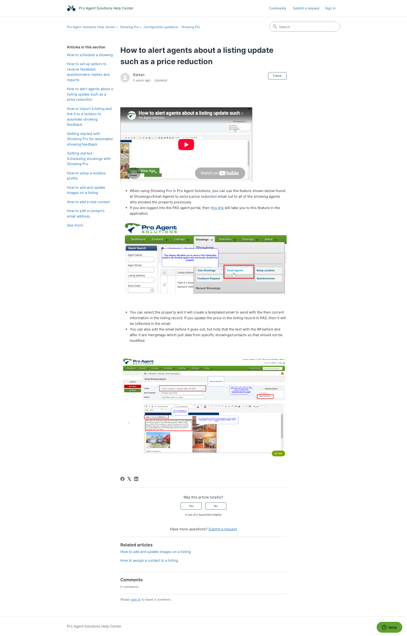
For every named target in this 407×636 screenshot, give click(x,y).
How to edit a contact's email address (86, 213)
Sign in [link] (330, 8)
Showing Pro (129, 27)
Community (277, 8)
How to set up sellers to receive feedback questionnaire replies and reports (88, 72)
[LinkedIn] (136, 479)
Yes (191, 506)
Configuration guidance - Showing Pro (172, 27)
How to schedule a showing (90, 55)
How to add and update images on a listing (86, 190)
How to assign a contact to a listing (149, 560)
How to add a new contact (88, 202)
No (216, 506)
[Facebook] (122, 479)
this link (217, 207)
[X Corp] (129, 479)
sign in (136, 599)
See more (75, 225)
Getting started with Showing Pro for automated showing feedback (90, 138)
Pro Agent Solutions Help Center (91, 27)
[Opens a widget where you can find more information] (389, 628)
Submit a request (306, 8)
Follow (277, 75)
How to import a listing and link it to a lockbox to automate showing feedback (89, 116)
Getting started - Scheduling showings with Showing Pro (89, 158)
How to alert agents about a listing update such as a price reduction (90, 94)
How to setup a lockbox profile (86, 176)
